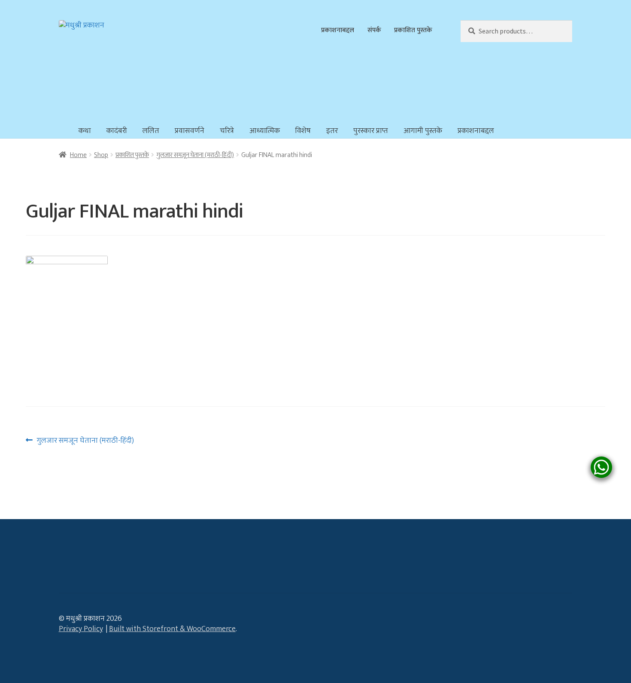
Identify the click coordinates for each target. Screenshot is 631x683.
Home (78, 154)
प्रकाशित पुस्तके (413, 30)
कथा (85, 130)
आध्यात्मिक (264, 130)
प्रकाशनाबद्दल (337, 30)
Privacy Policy (81, 629)
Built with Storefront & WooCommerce (172, 629)
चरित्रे (227, 130)
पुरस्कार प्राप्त (370, 130)
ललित (151, 130)
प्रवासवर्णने (189, 130)
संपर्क (374, 30)
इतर (332, 130)
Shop (101, 154)
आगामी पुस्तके (422, 130)
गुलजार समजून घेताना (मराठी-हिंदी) (195, 154)
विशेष (303, 130)
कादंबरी (116, 130)
